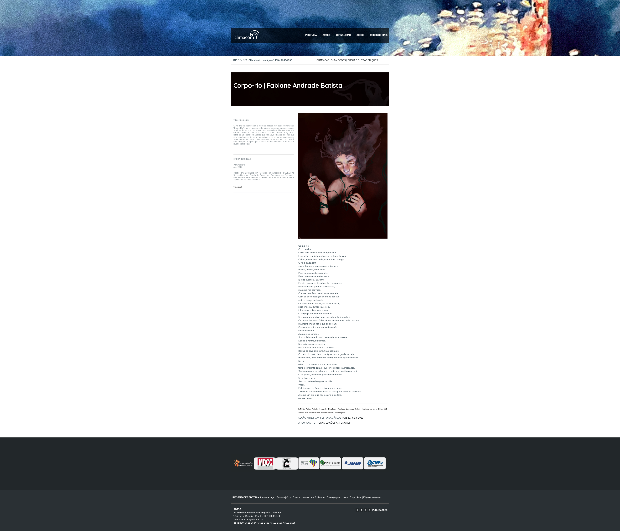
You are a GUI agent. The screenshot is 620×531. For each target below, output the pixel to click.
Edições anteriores (372, 497)
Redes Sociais (379, 35)
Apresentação (268, 497)
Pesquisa (311, 35)
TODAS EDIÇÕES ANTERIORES (334, 422)
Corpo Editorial (293, 497)
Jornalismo (343, 35)
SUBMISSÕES (338, 60)
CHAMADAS (322, 60)
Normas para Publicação (313, 497)
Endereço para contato (337, 497)
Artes (326, 35)
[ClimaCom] (246, 42)
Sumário (281, 497)
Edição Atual (356, 497)
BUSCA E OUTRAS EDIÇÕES (363, 60)
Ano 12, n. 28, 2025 (353, 417)
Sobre (360, 35)
